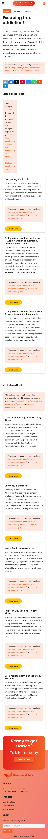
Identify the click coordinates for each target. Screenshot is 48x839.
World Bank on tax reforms (19, 548)
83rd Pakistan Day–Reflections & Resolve (23, 677)
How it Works (8, 809)
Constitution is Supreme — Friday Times (23, 419)
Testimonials (8, 805)
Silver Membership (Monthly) (10, 141)
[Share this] (11, 82)
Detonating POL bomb (17, 179)
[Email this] (5, 82)
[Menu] (3, 3)
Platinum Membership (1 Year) (27, 70)
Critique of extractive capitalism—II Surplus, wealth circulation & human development (24, 241)
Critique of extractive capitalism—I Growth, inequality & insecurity (24, 313)
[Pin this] (22, 82)
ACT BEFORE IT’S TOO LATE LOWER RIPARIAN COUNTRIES (15, 790)
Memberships (9, 802)
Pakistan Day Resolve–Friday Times (21, 612)
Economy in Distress (16, 485)
